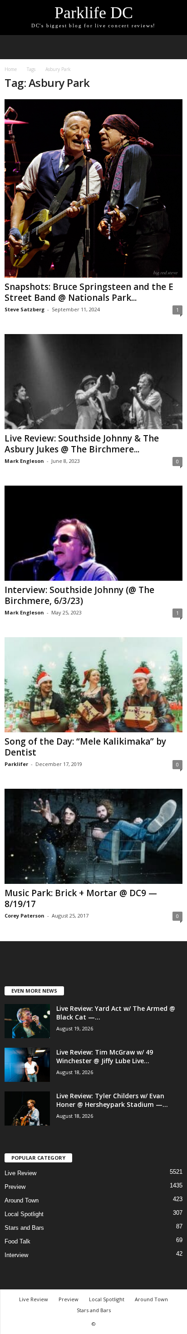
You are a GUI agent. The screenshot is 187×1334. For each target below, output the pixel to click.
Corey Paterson (24, 915)
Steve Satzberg (24, 309)
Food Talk (17, 1241)
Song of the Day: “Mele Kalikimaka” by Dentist (85, 746)
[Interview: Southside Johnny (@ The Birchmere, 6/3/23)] (93, 533)
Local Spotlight (24, 1214)
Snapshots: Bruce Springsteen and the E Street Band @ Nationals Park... (89, 292)
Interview (16, 1255)
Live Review (20, 1173)
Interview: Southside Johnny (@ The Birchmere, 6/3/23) (79, 595)
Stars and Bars (24, 1227)
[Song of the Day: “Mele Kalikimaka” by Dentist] (93, 684)
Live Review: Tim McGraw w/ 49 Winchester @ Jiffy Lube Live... (104, 1056)
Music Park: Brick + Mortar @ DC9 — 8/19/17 (81, 898)
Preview (15, 1186)
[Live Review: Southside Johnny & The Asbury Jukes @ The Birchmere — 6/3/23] (93, 381)
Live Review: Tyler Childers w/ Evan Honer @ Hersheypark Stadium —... (112, 1100)
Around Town (22, 1200)
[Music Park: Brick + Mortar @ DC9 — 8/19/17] (93, 836)
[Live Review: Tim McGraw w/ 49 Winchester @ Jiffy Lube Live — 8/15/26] (27, 1065)
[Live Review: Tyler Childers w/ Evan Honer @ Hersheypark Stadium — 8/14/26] (27, 1108)
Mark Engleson (24, 460)
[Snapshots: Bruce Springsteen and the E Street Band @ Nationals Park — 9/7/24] (93, 188)
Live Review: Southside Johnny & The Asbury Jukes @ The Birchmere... (82, 443)
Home (11, 69)
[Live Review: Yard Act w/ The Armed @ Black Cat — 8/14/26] (27, 1021)
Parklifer (16, 764)
